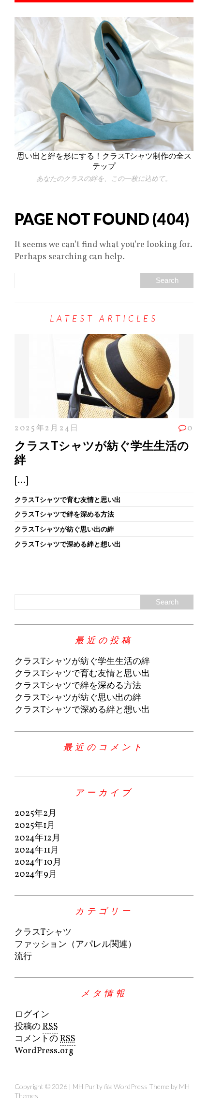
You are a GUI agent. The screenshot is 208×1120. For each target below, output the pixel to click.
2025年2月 (36, 814)
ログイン (32, 1015)
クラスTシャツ (43, 933)
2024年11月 (37, 850)
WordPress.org (44, 1051)
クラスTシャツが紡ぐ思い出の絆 (64, 529)
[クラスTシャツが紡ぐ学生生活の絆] (104, 412)
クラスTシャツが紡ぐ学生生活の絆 (102, 452)
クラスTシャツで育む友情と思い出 (68, 499)
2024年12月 (37, 838)
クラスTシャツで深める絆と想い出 (68, 544)
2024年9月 (36, 875)
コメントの (45, 1039)
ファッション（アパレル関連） (75, 945)
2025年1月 (35, 826)
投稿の (36, 1027)
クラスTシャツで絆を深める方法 (64, 514)
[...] (21, 481)
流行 (23, 957)
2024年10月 (38, 862)
